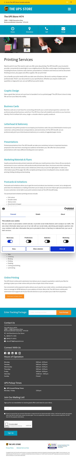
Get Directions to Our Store (15, 333)
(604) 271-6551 (11, 338)
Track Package (63, 312)
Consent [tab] (13, 214)
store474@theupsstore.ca (14, 341)
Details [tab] (38, 214)
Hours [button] (13, 32)
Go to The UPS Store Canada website (18, 2)
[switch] (28, 241)
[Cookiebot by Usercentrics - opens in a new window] (66, 208)
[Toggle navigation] (69, 9)
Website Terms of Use (22, 448)
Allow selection (38, 249)
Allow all (62, 249)
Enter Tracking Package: (15, 312)
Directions (29, 32)
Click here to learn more (14, 296)
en (67, 2)
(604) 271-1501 (11, 336)
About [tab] (63, 214)
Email (63, 32)
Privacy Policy (10, 448)
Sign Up (11, 433)
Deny (14, 249)
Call (46, 32)
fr (71, 2)
